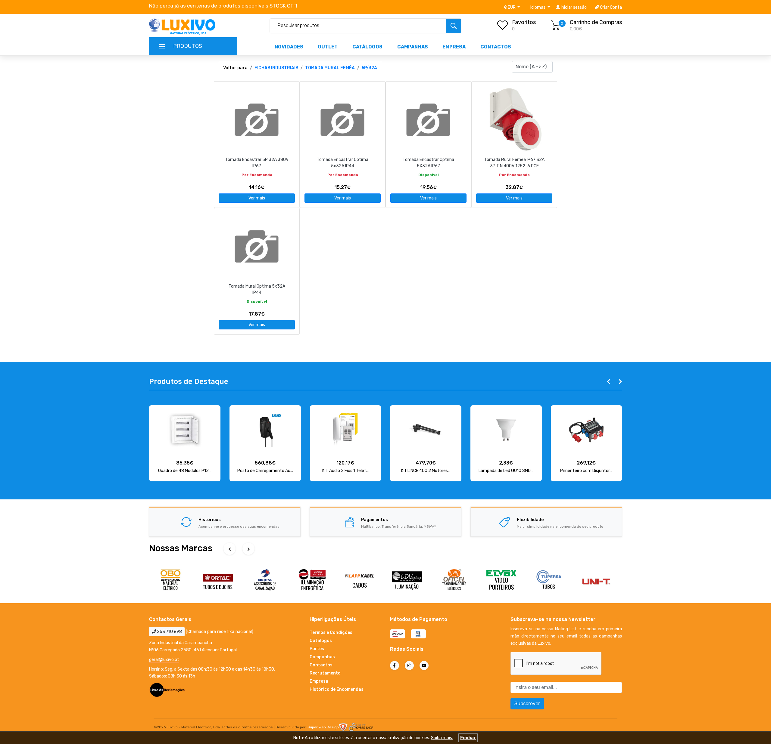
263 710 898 (169, 631)
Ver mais (256, 198)
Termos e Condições (331, 632)
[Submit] (453, 26)
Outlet (328, 47)
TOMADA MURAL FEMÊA (330, 67)
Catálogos (367, 47)
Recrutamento (325, 673)
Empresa (454, 47)
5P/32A (369, 67)
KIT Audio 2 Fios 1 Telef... (345, 470)
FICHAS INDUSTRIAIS (276, 67)
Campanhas (412, 47)
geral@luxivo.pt (164, 659)
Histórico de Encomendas (337, 689)
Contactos (495, 47)
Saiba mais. (442, 737)
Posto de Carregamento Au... (265, 470)
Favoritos (524, 22)
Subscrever (527, 703)
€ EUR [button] (510, 7)
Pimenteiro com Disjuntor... (586, 470)
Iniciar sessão (573, 7)
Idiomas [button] (538, 7)
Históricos (209, 519)
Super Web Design (323, 727)
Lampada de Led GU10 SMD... (506, 470)
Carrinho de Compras (596, 22)
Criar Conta (610, 7)
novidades (289, 47)
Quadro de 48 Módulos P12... (184, 470)
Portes (317, 648)
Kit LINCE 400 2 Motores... (426, 470)
